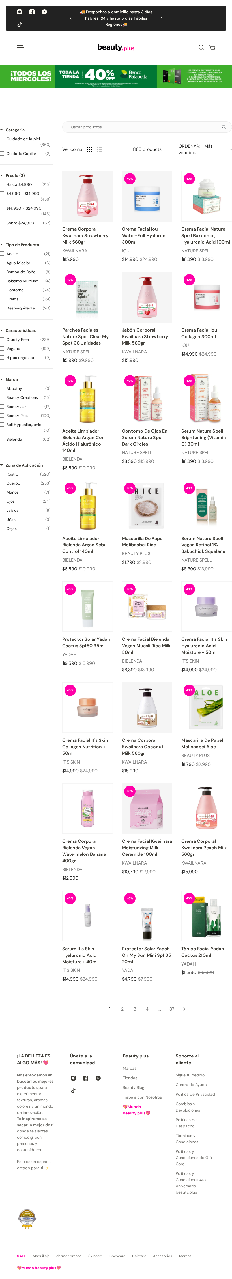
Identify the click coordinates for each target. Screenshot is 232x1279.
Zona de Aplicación (24, 465)
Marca (12, 379)
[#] (116, 76)
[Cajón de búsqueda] (201, 47)
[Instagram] (19, 12)
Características (21, 330)
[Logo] (116, 47)
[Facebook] (32, 12)
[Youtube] (44, 12)
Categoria (15, 129)
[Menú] (20, 47)
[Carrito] (212, 47)
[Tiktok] (19, 24)
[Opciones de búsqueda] (226, 127)
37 (172, 1009)
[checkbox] (25, 141)
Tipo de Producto (22, 244)
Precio (15, 175)
